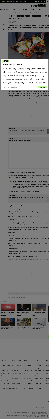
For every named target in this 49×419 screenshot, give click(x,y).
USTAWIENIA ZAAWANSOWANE (10, 87)
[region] (24, 74)
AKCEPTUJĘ (42, 87)
